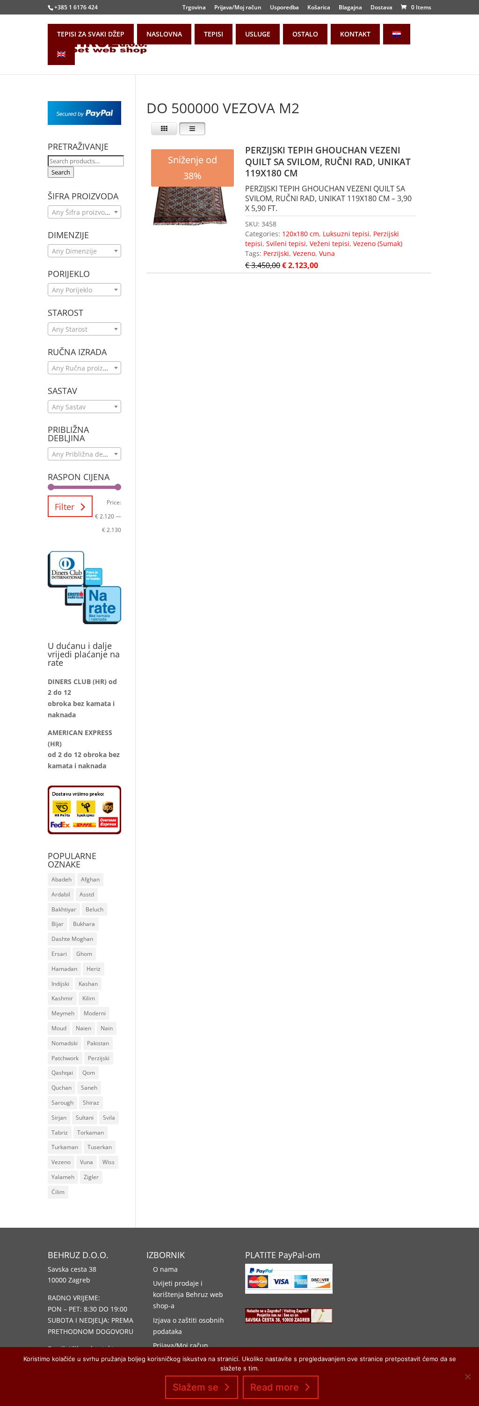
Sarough (62, 1103)
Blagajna (350, 8)
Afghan (90, 879)
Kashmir (62, 998)
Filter (64, 506)
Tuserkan (99, 1147)
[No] (467, 1376)
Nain (107, 1028)
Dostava (381, 8)
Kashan (88, 984)
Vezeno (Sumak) (377, 243)
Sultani (85, 1118)
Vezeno (304, 253)
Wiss (108, 1162)
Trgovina (194, 8)
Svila (109, 1118)
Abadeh (61, 879)
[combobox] (84, 212)
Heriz (94, 969)
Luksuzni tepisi (346, 233)
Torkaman (90, 1132)
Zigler (91, 1177)
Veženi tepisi (329, 243)
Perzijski (276, 253)
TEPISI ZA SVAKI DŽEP (90, 33)
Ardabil (60, 894)
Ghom (84, 954)
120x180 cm (300, 233)
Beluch (94, 909)
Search (60, 172)
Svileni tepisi (286, 243)
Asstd (87, 894)
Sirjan (58, 1118)
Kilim (88, 998)
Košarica (318, 8)
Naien (83, 1028)
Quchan (61, 1088)
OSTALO (305, 33)
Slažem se (195, 1387)
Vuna (327, 253)
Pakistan (98, 1043)
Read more (274, 1387)
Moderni (95, 1013)
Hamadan (64, 969)
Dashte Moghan (72, 939)
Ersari (59, 954)
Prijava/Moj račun (237, 8)
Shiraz (91, 1103)
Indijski (60, 984)
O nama (165, 1269)
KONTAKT (355, 33)
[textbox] (84, 212)
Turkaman (64, 1147)
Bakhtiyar (63, 909)
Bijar (57, 924)
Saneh (89, 1088)
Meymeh (62, 1013)
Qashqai (62, 1073)
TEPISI (213, 33)
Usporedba (284, 8)
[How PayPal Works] (84, 122)
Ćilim (58, 1192)
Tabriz (59, 1132)
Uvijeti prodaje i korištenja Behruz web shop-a (188, 1294)
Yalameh (62, 1177)
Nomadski (64, 1043)
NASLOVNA (164, 33)
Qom (88, 1073)
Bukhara (84, 924)
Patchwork (65, 1058)
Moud (58, 1028)
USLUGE (257, 33)
